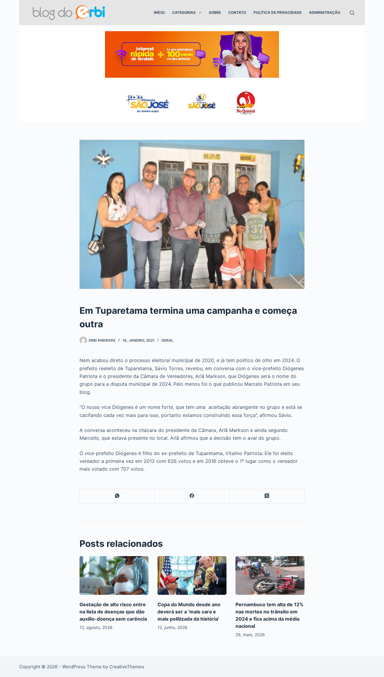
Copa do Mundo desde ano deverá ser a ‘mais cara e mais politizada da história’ (189, 611)
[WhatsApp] (117, 496)
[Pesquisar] (352, 12)
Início (159, 12)
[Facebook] (192, 496)
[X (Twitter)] (267, 496)
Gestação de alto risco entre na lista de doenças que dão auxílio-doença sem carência (113, 611)
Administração (324, 12)
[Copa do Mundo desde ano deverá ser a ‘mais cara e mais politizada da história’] (192, 575)
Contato (237, 12)
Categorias (184, 12)
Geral (167, 340)
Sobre (215, 12)
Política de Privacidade (278, 12)
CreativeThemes (126, 667)
